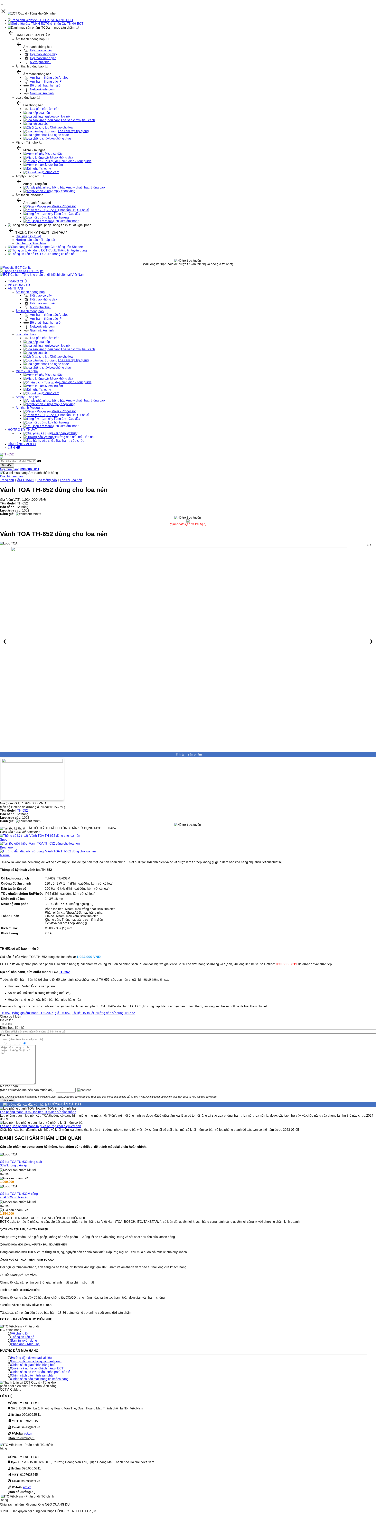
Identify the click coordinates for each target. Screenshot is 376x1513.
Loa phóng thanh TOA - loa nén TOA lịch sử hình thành (38, 1112)
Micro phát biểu (40, 62)
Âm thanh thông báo (30, 66)
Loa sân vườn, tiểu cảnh (78, 120)
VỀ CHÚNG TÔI (19, 285)
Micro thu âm (54, 164)
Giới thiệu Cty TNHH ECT (65, 23)
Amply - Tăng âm (27, 176)
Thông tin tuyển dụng (72, 250)
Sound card (51, 172)
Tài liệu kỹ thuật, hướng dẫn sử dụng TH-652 (103, 1013)
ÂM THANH (16, 288)
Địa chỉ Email (9, 1035)
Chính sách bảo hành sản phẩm (33, 1375)
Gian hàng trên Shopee (67, 247)
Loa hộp (44, 112)
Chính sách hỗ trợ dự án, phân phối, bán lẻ (40, 1372)
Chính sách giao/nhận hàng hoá (33, 1364)
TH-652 (22, 810)
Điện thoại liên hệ (12, 1027)
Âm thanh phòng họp (30, 39)
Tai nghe (45, 168)
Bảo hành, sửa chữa (70, 440)
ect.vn (27, 1433)
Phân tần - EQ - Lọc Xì (73, 210)
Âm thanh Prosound (29, 195)
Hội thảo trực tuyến (43, 58)
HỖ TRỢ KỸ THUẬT (22, 429)
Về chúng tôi (19, 1333)
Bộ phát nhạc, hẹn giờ (45, 85)
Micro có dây (53, 153)
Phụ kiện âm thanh (66, 221)
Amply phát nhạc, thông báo (85, 187)
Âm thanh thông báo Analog (49, 77)
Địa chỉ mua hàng (12, 476)
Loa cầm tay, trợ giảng (73, 131)
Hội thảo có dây (41, 50)
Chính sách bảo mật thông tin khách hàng (40, 1379)
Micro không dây (61, 157)
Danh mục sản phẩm (60, 27)
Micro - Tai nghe (27, 142)
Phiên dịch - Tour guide (75, 161)
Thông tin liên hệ (63, 254)
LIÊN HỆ (14, 447)
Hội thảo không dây (43, 54)
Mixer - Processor (64, 206)
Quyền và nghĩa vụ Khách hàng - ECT (37, 1368)
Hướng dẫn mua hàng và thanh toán (36, 1361)
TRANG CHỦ (63, 20)
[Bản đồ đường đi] (21, 1438)
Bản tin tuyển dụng (24, 1340)
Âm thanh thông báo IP (46, 81)
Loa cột (42, 123)
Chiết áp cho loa (61, 127)
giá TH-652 (62, 1013)
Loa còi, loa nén (60, 116)
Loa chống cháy (60, 138)
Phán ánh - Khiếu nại (25, 1344)
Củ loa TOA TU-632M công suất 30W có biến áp (19, 1195)
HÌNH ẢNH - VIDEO (22, 444)
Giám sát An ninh (42, 93)
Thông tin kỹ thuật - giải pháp (71, 225)
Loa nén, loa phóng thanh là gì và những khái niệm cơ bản (40, 1126)
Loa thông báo (26, 97)
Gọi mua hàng (19, 469)
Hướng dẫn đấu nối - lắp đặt (35, 239)
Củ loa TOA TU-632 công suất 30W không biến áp (21, 1163)
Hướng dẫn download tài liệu (31, 1357)
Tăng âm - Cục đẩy (67, 213)
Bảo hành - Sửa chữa (31, 243)
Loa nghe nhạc (58, 135)
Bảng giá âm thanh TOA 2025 (32, 1013)
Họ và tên (6, 1020)
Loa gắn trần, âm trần (44, 108)
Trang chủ (7, 480)
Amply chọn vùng (63, 191)
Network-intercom (42, 89)
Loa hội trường (58, 217)
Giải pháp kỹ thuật (28, 236)
